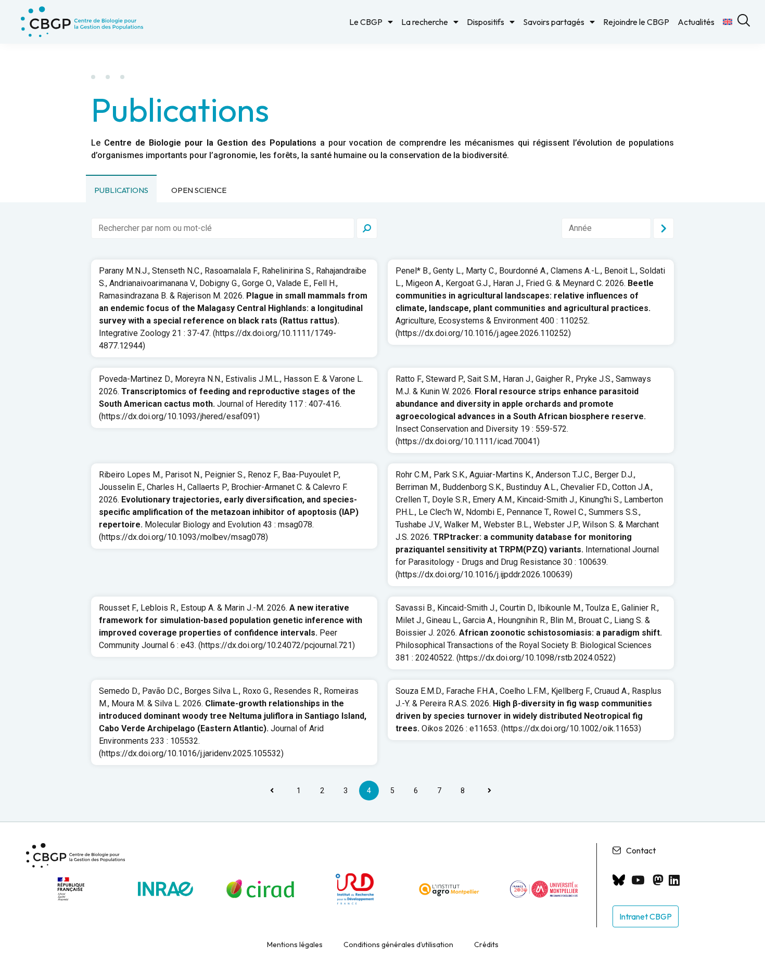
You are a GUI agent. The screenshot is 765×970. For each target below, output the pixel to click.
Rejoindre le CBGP (636, 22)
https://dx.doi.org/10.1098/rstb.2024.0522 (536, 658)
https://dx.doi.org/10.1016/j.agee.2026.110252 (483, 333)
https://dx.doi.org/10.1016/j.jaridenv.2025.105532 (191, 753)
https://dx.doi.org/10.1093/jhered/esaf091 (179, 416)
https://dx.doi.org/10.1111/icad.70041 (467, 441)
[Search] (366, 228)
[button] (121, 188)
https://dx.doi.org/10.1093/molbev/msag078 (183, 537)
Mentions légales (295, 944)
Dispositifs (485, 22)
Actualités (696, 22)
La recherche (424, 22)
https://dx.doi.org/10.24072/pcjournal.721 (276, 645)
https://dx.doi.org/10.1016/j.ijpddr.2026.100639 (484, 574)
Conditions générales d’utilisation (398, 944)
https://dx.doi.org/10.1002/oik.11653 (571, 728)
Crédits (486, 944)
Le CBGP (365, 22)
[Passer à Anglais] (727, 21)
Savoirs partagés (553, 22)
